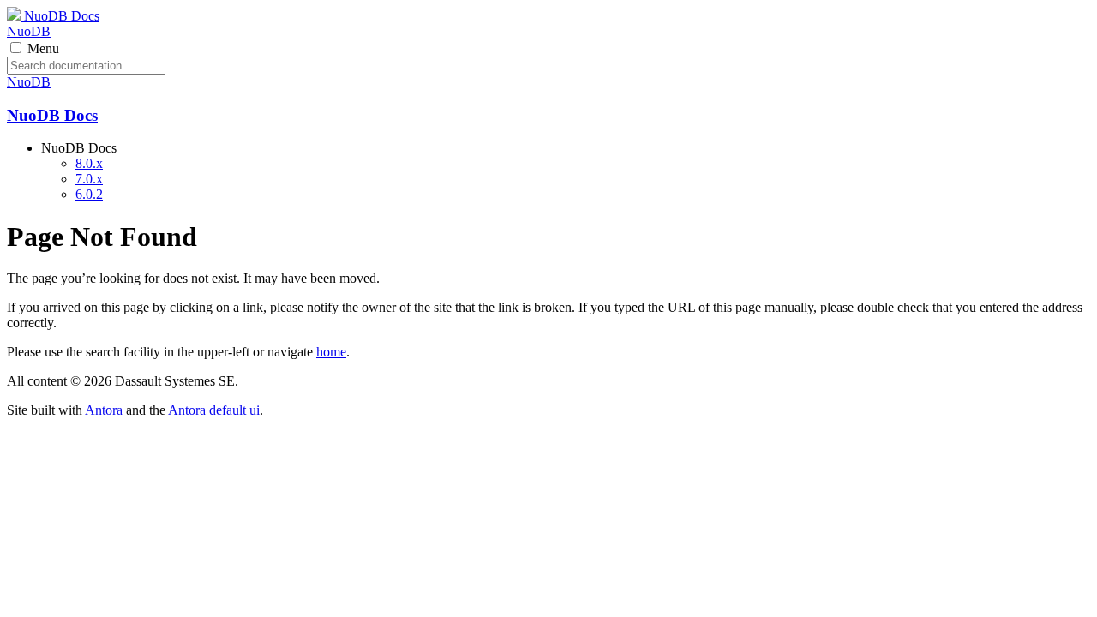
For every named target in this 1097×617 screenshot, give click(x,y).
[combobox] (86, 66)
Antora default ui (214, 410)
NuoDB (29, 31)
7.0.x (89, 178)
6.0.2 (89, 194)
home (331, 351)
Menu (43, 48)
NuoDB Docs (60, 16)
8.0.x (89, 163)
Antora (104, 410)
